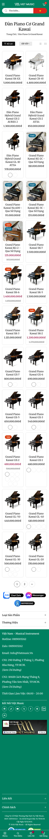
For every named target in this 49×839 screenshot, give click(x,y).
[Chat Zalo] (43, 708)
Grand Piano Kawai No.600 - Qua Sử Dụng (13, 208)
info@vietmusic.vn (21, 653)
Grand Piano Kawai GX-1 (36, 458)
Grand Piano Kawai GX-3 (36, 416)
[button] (4, 834)
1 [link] (17, 584)
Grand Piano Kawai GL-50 (12, 515)
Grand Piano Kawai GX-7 (12, 373)
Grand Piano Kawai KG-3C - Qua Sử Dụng (36, 208)
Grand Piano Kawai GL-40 (36, 515)
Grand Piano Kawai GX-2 (12, 458)
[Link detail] (4, 708)
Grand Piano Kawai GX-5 (12, 416)
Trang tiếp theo (32, 584)
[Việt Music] (24, 4)
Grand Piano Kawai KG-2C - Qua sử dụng (36, 159)
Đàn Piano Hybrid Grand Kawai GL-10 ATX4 (13, 160)
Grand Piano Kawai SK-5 (36, 290)
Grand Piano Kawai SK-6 (12, 290)
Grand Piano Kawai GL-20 (36, 558)
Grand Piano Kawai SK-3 (12, 332)
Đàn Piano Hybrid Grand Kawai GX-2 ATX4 (36, 117)
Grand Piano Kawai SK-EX (12, 77)
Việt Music (19, 825)
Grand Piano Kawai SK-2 (36, 332)
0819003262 (19, 639)
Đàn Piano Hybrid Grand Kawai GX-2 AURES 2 (13, 117)
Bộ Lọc (10, 44)
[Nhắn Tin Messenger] (4, 715)
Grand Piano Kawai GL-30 (12, 558)
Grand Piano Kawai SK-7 (36, 246)
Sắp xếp (24, 44)
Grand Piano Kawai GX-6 (36, 373)
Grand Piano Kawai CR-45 (36, 77)
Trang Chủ (11, 34)
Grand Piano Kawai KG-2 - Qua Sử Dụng (13, 248)
